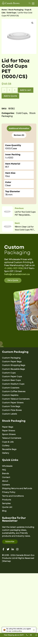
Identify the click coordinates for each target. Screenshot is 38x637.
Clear (8, 185)
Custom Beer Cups (11, 380)
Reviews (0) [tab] (19, 135)
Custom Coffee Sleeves (13, 391)
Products (6, 499)
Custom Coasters (10, 387)
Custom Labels (9, 413)
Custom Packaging (11, 357)
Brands (5, 473)
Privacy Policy (8, 492)
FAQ (4, 469)
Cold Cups (11, 13)
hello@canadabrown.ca (17, 274)
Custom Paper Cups (12, 376)
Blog (4, 510)
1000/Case (11, 148)
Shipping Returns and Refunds (17, 488)
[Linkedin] (12, 549)
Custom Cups (9, 372)
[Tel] (27, 635)
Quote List (7, 507)
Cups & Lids (8, 441)
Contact (6, 477)
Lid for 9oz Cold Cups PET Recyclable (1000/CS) (25, 213)
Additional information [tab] (19, 128)
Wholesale (7, 466)
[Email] (31, 635)
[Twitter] (8, 549)
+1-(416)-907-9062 (14, 268)
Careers (6, 484)
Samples (6, 503)
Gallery (5, 453)
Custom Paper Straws (13, 402)
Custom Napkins (10, 395)
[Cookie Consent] (33, 630)
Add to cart (25, 90)
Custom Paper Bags (12, 361)
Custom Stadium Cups (13, 384)
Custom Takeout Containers (16, 399)
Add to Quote (10, 96)
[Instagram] (17, 549)
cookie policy (17, 631)
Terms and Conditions (13, 496)
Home (4, 10)
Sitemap (7, 561)
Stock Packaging (15, 10)
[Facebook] (3, 549)
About (5, 481)
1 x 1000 (9, 157)
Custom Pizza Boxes (12, 410)
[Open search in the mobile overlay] (29, 3)
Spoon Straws (9, 434)
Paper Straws (8, 430)
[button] (32, 23)
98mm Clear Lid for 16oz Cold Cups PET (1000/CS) (24, 228)
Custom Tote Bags (11, 406)
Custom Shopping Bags (13, 365)
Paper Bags (7, 427)
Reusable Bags (9, 449)
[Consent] (36, 635)
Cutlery (5, 445)
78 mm (9, 194)
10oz (7, 176)
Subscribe (9, 541)
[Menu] (33, 3)
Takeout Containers (11, 438)
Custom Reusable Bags (13, 369)
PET (7, 167)
